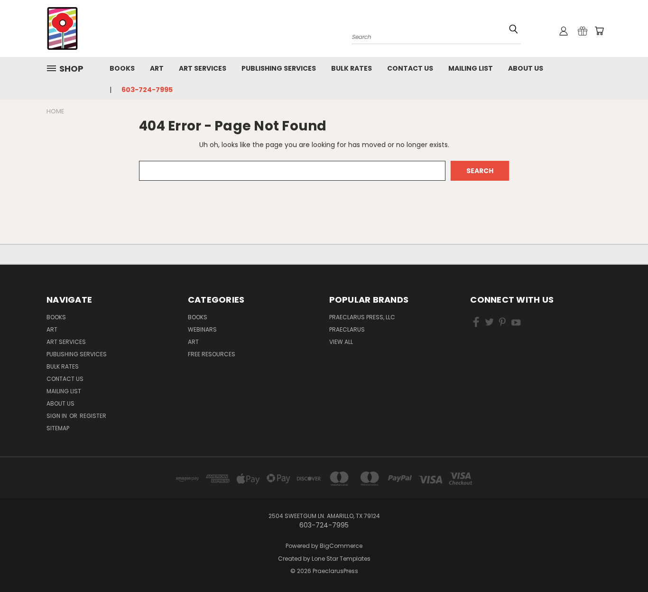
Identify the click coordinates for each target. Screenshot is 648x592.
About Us (525, 68)
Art (157, 68)
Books (122, 68)
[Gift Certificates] (582, 31)
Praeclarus (347, 329)
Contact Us (410, 68)
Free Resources (211, 354)
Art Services (202, 68)
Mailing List (470, 68)
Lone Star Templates (341, 559)
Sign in (57, 416)
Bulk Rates (351, 68)
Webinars (202, 329)
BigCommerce (341, 546)
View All (341, 342)
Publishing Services (278, 68)
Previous (623, 562)
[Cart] (599, 31)
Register (93, 416)
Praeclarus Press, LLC (362, 317)
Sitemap (57, 428)
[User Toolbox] (563, 31)
